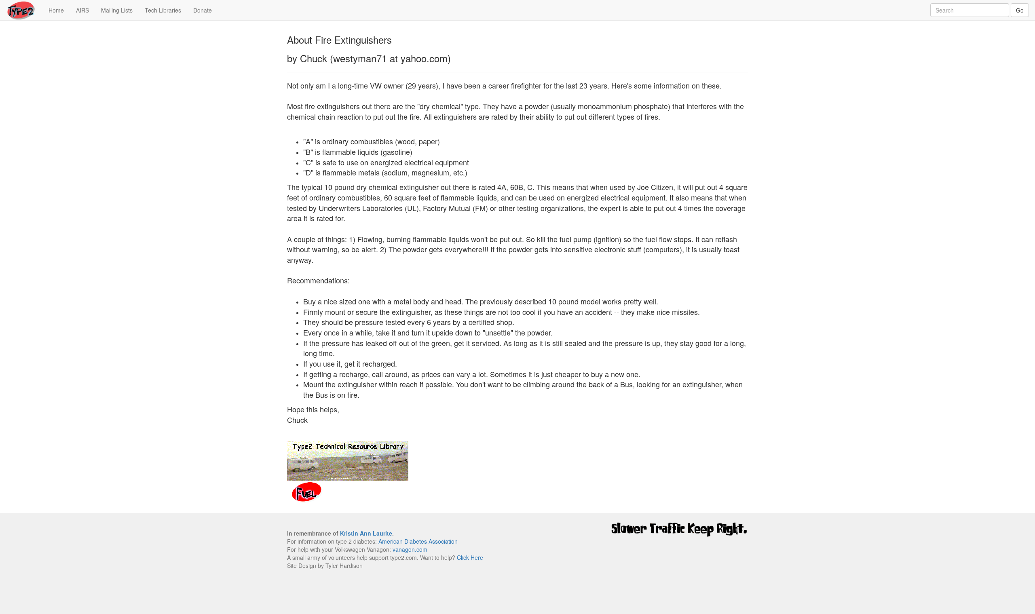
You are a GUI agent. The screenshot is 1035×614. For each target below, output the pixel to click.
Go (1020, 10)
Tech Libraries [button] (163, 10)
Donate (202, 10)
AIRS (82, 10)
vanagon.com (410, 549)
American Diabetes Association (418, 541)
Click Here (470, 557)
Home (59, 10)
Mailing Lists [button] (117, 10)
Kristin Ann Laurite (366, 533)
